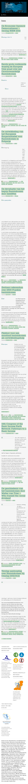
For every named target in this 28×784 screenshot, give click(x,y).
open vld (16, 419)
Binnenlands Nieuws (13, 631)
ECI (21, 183)
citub (14, 183)
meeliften (3, 282)
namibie (11, 417)
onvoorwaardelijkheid (11, 282)
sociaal (20, 419)
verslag (14, 634)
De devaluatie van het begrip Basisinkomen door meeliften (12, 191)
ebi (6, 483)
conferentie (12, 125)
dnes (16, 183)
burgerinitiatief (9, 183)
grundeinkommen (19, 633)
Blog (10, 415)
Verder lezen (22, 54)
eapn (17, 125)
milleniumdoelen (5, 417)
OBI (25, 125)
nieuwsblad (10, 328)
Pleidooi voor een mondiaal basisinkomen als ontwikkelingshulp (13, 335)
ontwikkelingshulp (17, 417)
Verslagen (20, 58)
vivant (23, 419)
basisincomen (4, 125)
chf (11, 327)
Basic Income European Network (8, 565)
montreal (16, 59)
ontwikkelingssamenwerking (7, 419)
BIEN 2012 (20, 481)
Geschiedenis (16, 563)
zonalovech (10, 184)
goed (19, 565)
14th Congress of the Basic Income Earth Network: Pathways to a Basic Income (13, 428)
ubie (4, 127)
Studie (20, 563)
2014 (2, 59)
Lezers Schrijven (12, 280)
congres (12, 59)
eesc (20, 125)
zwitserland (16, 328)
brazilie (9, 416)
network (9, 483)
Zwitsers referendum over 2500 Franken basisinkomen (12, 290)
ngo (23, 183)
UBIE (7, 111)
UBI (2, 127)
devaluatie (9, 281)
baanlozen (3, 633)
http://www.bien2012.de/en (10, 450)
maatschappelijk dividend (7, 566)
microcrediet (22, 416)
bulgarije (3, 183)
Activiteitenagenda (13, 481)
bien (5, 59)
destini (5, 281)
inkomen (17, 327)
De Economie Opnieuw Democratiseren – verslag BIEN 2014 (13, 28)
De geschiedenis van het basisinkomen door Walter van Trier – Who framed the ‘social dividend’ (13, 493)
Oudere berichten (6, 638)
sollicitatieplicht (4, 634)
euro (13, 327)
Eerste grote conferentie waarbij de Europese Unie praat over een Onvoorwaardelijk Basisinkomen (13, 69)
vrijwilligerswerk (19, 634)
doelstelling (14, 281)
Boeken (10, 563)
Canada (8, 59)
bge (19, 482)
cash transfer (14, 416)
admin (16, 33)
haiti (19, 416)
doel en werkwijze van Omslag (11, 621)
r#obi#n (16, 196)
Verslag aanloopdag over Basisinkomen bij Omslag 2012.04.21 (12, 573)
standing (3, 184)
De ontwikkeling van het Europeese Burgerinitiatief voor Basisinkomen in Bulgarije (12, 136)
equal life (20, 281)
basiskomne (9, 633)
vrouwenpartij (19, 282)
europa (22, 125)
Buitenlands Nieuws (13, 58)
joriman (20, 327)
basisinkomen (23, 280)
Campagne (13, 482)
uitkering (10, 634)
